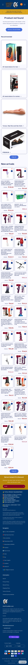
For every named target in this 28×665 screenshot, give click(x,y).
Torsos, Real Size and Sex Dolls (12, 126)
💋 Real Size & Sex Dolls (8, 535)
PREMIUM (6, 152)
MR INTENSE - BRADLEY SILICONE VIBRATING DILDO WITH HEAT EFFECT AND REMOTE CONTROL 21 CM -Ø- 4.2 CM (6, 322)
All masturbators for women (11, 96)
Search (4, 578)
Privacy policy (7, 661)
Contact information (11, 663)
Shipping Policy (6, 588)
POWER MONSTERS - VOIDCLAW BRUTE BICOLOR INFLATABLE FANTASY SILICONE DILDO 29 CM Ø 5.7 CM (19, 184)
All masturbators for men (10, 67)
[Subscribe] (23, 486)
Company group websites (8, 594)
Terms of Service (6, 591)
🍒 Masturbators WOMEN (8, 544)
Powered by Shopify (15, 658)
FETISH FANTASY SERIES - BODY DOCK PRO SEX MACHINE (20, 274)
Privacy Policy (6, 582)
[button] (2, 4)
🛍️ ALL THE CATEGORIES (9, 532)
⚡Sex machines (6, 538)
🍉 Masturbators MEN (8, 541)
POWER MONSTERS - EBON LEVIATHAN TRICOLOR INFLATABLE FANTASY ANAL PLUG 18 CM (7, 416)
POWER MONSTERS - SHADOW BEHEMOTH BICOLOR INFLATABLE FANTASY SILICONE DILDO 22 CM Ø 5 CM (19, 252)
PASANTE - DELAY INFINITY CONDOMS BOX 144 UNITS (20, 205)
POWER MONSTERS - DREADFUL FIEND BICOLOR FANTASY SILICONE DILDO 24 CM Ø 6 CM (7, 299)
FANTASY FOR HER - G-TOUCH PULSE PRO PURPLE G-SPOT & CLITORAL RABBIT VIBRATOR (6, 463)
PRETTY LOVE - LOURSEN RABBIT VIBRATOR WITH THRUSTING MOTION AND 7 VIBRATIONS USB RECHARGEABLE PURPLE (7, 229)
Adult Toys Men (8, 658)
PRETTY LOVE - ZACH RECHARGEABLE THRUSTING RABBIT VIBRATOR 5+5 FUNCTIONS (19, 299)
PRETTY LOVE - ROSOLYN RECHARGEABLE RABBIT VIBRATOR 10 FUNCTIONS (20, 415)
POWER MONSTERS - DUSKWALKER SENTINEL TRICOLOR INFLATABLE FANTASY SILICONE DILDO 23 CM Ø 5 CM (7, 275)
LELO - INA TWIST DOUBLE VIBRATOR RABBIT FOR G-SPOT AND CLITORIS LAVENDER (7, 183)
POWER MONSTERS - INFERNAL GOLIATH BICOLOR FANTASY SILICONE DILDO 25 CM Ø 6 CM (20, 229)
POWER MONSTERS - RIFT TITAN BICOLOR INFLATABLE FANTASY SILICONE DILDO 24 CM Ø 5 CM (20, 322)
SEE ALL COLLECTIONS (14, 29)
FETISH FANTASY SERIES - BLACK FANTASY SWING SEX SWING (7, 368)
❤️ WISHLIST (6, 566)
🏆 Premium (5, 547)
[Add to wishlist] (11, 169)
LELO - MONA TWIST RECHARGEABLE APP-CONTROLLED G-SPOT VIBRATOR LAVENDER (6, 206)
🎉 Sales (5, 554)
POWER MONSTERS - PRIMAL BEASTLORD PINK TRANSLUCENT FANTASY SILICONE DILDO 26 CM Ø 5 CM (20, 346)
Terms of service (14, 661)
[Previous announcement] (2, 11)
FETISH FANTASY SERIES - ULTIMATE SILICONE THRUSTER (7, 345)
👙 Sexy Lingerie (6, 560)
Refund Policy (6, 585)
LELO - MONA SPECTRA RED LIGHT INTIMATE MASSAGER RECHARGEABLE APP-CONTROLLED (6, 252)
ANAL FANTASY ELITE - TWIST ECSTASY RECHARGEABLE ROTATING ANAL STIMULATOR (6, 440)
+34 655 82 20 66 (7, 628)
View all (14, 157)
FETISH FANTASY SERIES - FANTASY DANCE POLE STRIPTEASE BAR (20, 438)
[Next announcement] (25, 11)
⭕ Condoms (5, 563)
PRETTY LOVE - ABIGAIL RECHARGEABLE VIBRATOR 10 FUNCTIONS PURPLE (20, 369)
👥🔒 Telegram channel (8, 570)
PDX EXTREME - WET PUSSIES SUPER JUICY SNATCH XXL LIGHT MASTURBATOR (6, 391)
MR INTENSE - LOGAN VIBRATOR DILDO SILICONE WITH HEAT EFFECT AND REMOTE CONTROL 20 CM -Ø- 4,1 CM (20, 392)
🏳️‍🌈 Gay (4, 557)
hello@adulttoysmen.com (9, 625)
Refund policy (23, 658)
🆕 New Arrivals (6, 551)
